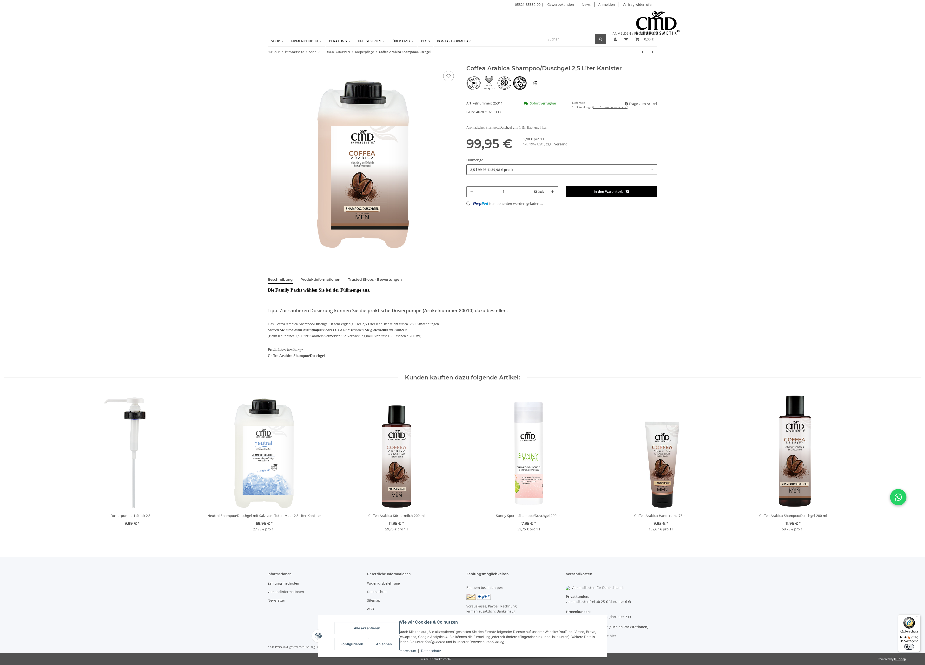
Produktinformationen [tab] (320, 279)
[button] (615, 39)
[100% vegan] (535, 82)
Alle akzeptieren (367, 628)
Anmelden (606, 4)
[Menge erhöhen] (552, 192)
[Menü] (917, 617)
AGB (370, 608)
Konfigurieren (352, 644)
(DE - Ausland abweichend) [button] (610, 107)
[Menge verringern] (472, 192)
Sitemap (373, 600)
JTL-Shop (900, 659)
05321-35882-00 (528, 4)
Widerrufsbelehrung (383, 583)
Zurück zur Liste (279, 52)
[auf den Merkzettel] (448, 76)
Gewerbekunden (560, 4)
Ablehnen (384, 644)
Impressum (407, 651)
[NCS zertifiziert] (550, 82)
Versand (561, 144)
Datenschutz (431, 651)
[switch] (909, 647)
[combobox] (561, 169)
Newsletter (276, 600)
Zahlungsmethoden (283, 583)
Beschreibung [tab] (280, 279)
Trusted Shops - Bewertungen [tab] (375, 279)
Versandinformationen (286, 591)
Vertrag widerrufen (638, 4)
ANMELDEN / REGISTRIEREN (635, 33)
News (586, 4)
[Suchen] (600, 39)
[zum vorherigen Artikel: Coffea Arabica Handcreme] (652, 52)
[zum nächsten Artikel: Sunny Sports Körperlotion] (643, 52)
